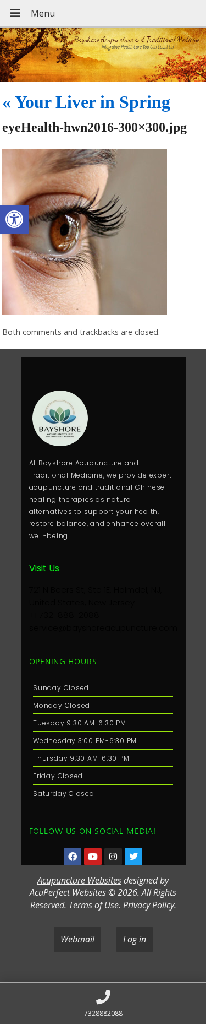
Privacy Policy (148, 905)
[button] (14, 219)
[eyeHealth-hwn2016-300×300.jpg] (84, 311)
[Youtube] (93, 856)
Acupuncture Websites (79, 880)
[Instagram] (113, 856)
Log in (134, 939)
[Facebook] (72, 856)
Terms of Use (94, 905)
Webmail (77, 939)
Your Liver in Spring (86, 102)
